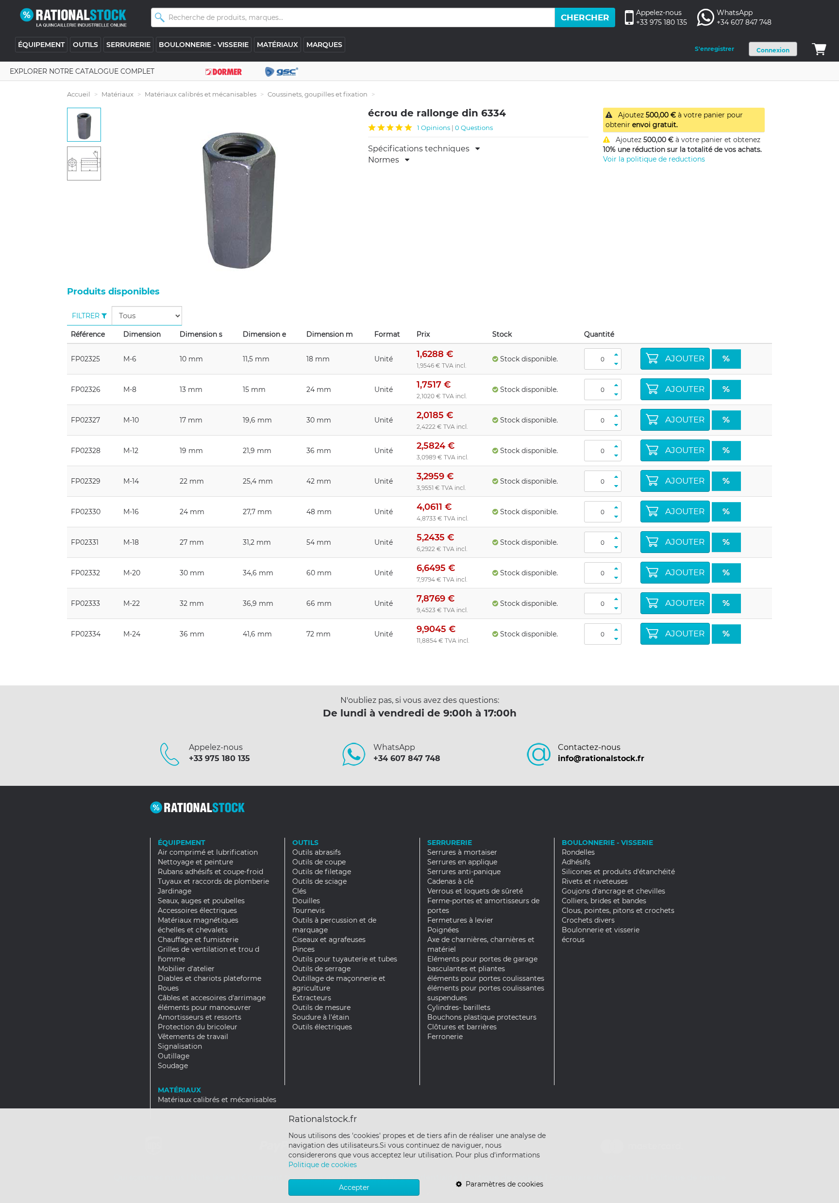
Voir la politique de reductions (654, 159)
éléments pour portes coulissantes (485, 978)
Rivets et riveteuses (595, 881)
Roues (168, 988)
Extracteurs (311, 997)
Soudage (173, 1065)
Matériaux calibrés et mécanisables (200, 94)
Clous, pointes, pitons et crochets (618, 910)
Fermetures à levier (460, 920)
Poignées (443, 930)
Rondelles (578, 852)
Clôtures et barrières (462, 1027)
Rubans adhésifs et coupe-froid (210, 871)
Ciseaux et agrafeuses (329, 939)
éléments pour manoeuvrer (204, 1007)
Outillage (173, 1056)
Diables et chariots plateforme (209, 978)
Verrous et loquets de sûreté (475, 891)
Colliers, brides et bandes (604, 900)
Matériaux (117, 94)
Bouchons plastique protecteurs (482, 1017)
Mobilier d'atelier (186, 968)
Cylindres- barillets (458, 1007)
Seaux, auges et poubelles (201, 900)
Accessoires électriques (197, 910)
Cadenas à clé (450, 881)
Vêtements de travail (193, 1036)
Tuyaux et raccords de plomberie (213, 881)
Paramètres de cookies (502, 1184)
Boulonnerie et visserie (600, 930)
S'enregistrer (714, 48)
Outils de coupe (319, 862)
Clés (299, 891)
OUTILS (85, 44)
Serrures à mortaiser (462, 852)
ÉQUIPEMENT (41, 44)
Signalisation (180, 1046)
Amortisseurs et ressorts (199, 1017)
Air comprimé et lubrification (208, 852)
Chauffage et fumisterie (198, 939)
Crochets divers (588, 920)
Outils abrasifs (316, 852)
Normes (386, 160)
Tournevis (308, 910)
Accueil (78, 94)
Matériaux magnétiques (198, 920)
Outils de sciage (319, 881)
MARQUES (324, 44)
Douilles (306, 900)
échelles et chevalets (193, 930)
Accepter (354, 1187)
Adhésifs (576, 862)
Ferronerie (445, 1036)
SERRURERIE (128, 44)
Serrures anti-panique (464, 871)
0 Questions (474, 127)
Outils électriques (322, 1027)
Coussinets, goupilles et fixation (318, 94)
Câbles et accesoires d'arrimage (212, 997)
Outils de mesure (321, 1007)
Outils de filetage (321, 871)
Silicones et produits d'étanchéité (618, 871)
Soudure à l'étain (320, 1017)
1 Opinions (433, 127)
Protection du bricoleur (197, 1027)
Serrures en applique (462, 862)
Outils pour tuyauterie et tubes (344, 959)
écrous (573, 939)
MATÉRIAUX (277, 44)
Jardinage (174, 891)
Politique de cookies (322, 1164)
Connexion (772, 50)
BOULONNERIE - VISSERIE (204, 44)
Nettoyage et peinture (195, 862)
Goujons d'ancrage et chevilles (613, 891)
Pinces (303, 949)
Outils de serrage (321, 968)
